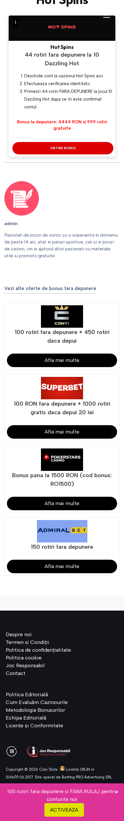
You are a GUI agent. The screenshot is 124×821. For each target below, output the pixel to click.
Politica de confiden (29, 650)
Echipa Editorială (26, 718)
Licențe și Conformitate (34, 725)
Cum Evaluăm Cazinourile (37, 702)
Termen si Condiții (27, 642)
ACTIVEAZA (64, 810)
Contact (15, 673)
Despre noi (19, 634)
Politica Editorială (27, 694)
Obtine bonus (63, 148)
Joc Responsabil (25, 665)
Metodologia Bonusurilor (35, 710)
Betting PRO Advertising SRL (87, 777)
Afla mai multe (62, 360)
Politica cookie (24, 658)
